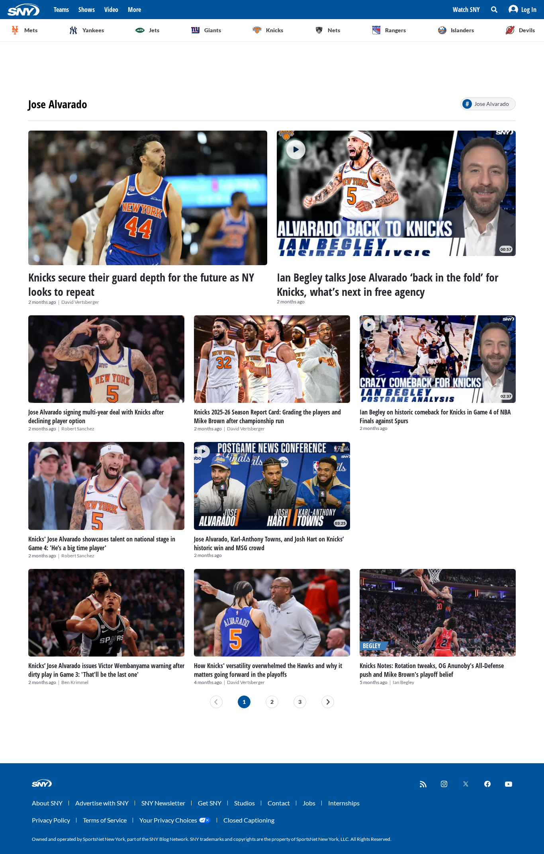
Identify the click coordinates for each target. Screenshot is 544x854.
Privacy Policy (51, 820)
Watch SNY (466, 9)
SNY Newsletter (163, 803)
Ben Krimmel (74, 682)
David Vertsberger (80, 302)
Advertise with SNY (102, 803)
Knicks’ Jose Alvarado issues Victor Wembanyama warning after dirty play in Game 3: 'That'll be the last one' (106, 670)
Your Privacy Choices (168, 820)
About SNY (47, 803)
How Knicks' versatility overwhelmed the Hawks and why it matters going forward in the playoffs (268, 670)
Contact (279, 803)
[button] (522, 9)
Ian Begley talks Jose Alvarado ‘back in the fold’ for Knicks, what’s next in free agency (387, 284)
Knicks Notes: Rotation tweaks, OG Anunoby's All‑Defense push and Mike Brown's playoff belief (432, 670)
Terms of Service (105, 820)
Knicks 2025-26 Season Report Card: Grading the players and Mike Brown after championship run (267, 416)
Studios (244, 803)
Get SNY (209, 803)
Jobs (309, 803)
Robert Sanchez (77, 429)
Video (111, 9)
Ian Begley (403, 682)
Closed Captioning (248, 820)
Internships (344, 803)
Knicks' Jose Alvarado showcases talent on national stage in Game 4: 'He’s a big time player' (101, 543)
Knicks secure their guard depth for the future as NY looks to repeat (141, 284)
